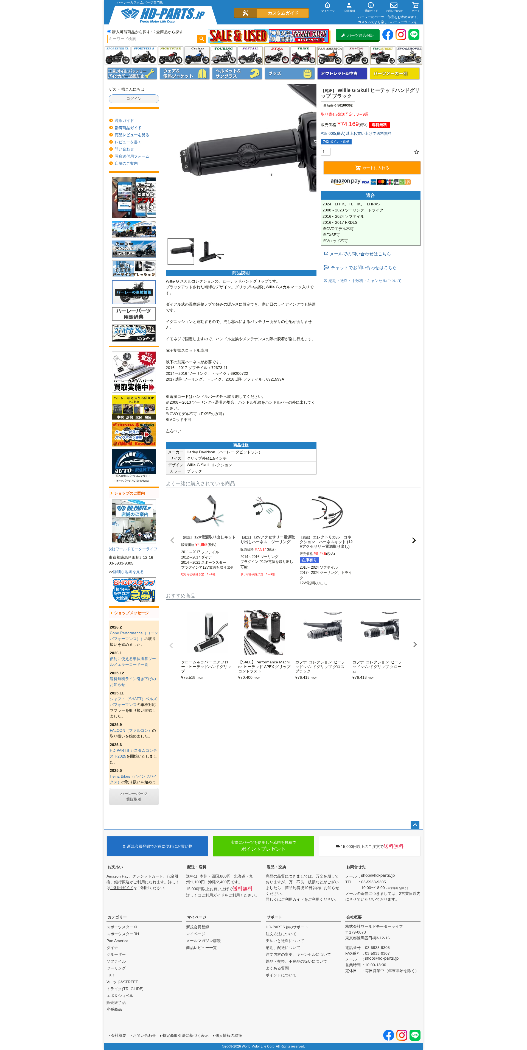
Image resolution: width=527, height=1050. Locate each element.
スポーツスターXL (122, 927)
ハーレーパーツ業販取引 (133, 796)
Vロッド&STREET (122, 982)
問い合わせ (124, 149)
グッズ (290, 73)
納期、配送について (283, 947)
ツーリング (223, 56)
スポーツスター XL (117, 56)
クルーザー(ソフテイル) (197, 56)
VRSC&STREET (382, 56)
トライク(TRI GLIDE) (303, 56)
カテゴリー (117, 917)
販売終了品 (116, 1002)
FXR (110, 975)
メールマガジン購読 (203, 941)
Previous (171, 645)
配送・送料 (196, 867)
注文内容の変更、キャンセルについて (298, 954)
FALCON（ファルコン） (131, 730)
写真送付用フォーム (132, 156)
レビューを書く (128, 142)
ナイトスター (170, 56)
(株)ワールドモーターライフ (133, 549)
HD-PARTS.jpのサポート (287, 927)
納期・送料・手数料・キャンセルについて (364, 280)
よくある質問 (277, 968)
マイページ (196, 917)
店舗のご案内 (126, 163)
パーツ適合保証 (360, 35)
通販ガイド (124, 120)
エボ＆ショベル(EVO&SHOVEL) (409, 56)
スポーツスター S (143, 56)
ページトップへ (415, 825)
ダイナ (276, 56)
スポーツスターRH (122, 934)
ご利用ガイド (121, 888)
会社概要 (354, 917)
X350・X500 (356, 56)
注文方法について (281, 934)
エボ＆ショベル (119, 995)
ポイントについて (281, 975)
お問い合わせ (144, 1035)
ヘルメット (237, 73)
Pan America (329, 56)
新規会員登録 (197, 927)
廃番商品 (114, 1009)
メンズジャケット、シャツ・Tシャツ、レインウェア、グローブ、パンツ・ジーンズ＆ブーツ (184, 73)
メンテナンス (132, 73)
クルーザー (116, 954)
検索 (201, 39)
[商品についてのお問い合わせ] (357, 254)
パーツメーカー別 (395, 73)
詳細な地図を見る (128, 571)
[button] (172, 540)
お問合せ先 (356, 867)
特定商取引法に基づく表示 (185, 1035)
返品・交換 (276, 867)
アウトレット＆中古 (342, 73)
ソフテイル (250, 56)
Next (415, 644)
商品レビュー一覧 (201, 947)
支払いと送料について (285, 941)
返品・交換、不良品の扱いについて (296, 961)
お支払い (115, 867)
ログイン (134, 98)
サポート (274, 917)
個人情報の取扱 (228, 1035)
